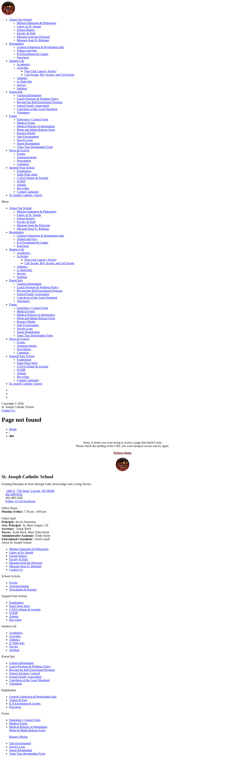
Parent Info (16, 91)
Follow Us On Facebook (20, 501)
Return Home (122, 452)
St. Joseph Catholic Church (25, 195)
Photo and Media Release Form (36, 129)
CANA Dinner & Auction (32, 178)
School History (26, 30)
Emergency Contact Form (32, 119)
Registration (16, 43)
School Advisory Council (24, 673)
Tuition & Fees (18, 700)
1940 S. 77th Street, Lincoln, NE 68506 (30, 491)
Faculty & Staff (26, 33)
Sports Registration (28, 143)
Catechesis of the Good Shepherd (37, 109)
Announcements (27, 157)
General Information (29, 95)
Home (13, 429)
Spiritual (22, 88)
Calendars (23, 164)
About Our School (20, 19)
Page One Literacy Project (40, 71)
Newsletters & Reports (23, 589)
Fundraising (24, 171)
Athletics (22, 78)
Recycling (23, 188)
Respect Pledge (26, 133)
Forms (13, 116)
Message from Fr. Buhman (33, 40)
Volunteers (23, 112)
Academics (23, 64)
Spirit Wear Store (27, 174)
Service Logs (25, 140)
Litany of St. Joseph (29, 26)
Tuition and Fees (27, 50)
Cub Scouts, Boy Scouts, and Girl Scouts (49, 74)
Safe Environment (28, 136)
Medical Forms (26, 122)
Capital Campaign (28, 191)
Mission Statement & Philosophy (36, 23)
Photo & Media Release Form (27, 730)
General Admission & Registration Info (40, 47)
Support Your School (21, 167)
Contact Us (8, 410)
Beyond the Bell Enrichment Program (39, 102)
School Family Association (33, 105)
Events (21, 153)
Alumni (21, 184)
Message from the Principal (33, 36)
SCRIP (21, 181)
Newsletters (24, 160)
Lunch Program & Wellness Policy (38, 98)
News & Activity (19, 150)
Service (21, 85)
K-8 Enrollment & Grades (32, 54)
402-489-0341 (14, 494)
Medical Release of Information (36, 126)
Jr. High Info (24, 81)
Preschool (23, 57)
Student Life (16, 61)
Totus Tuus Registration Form (35, 147)
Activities (22, 67)
